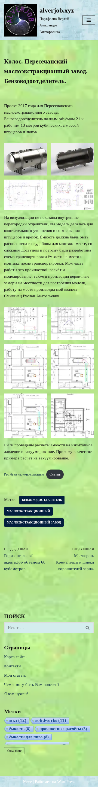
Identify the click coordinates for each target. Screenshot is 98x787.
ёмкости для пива (29, 737)
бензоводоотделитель (42, 499)
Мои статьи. (15, 675)
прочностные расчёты (63, 729)
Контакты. (13, 666)
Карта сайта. (15, 657)
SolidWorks (50, 720)
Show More (14, 751)
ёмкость (19, 729)
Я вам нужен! (16, 694)
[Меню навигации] (88, 20)
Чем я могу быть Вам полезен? (31, 684)
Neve (27, 781)
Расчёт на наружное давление (24, 474)
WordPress (66, 781)
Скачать (55, 474)
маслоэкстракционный (28, 511)
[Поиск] (88, 627)
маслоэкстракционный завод (34, 522)
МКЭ (17, 720)
